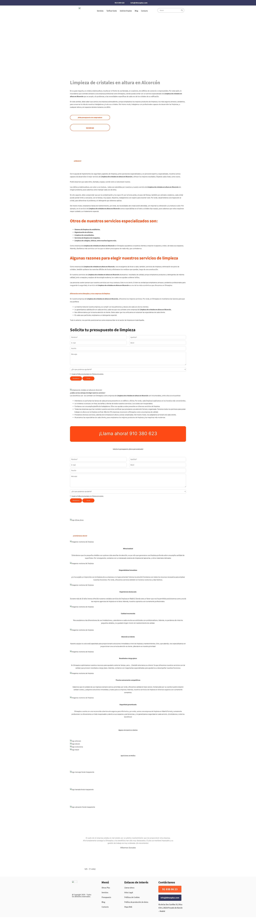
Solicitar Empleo (126, 11)
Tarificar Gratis (111, 11)
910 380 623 (119, 3)
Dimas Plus (106, 887)
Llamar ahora (129, 887)
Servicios (105, 892)
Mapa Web (128, 907)
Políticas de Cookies (132, 897)
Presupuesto (106, 897)
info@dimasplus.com (138, 3)
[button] (169, 889)
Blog (136, 11)
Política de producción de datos (136, 902)
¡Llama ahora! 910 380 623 (128, 433)
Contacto (144, 11)
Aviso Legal (128, 892)
